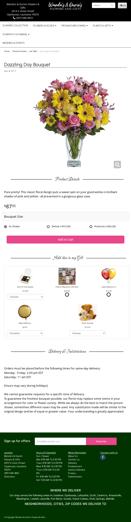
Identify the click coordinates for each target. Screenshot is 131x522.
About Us (73, 456)
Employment (75, 466)
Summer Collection (15, 25)
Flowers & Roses (43, 25)
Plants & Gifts (102, 25)
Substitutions (75, 476)
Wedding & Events (14, 43)
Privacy (72, 473)
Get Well (33, 51)
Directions (9, 476)
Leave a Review (76, 469)
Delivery (72, 463)
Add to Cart (65, 239)
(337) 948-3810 (24, 17)
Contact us (73, 459)
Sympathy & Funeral (15, 34)
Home (7, 51)
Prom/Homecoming (73, 25)
